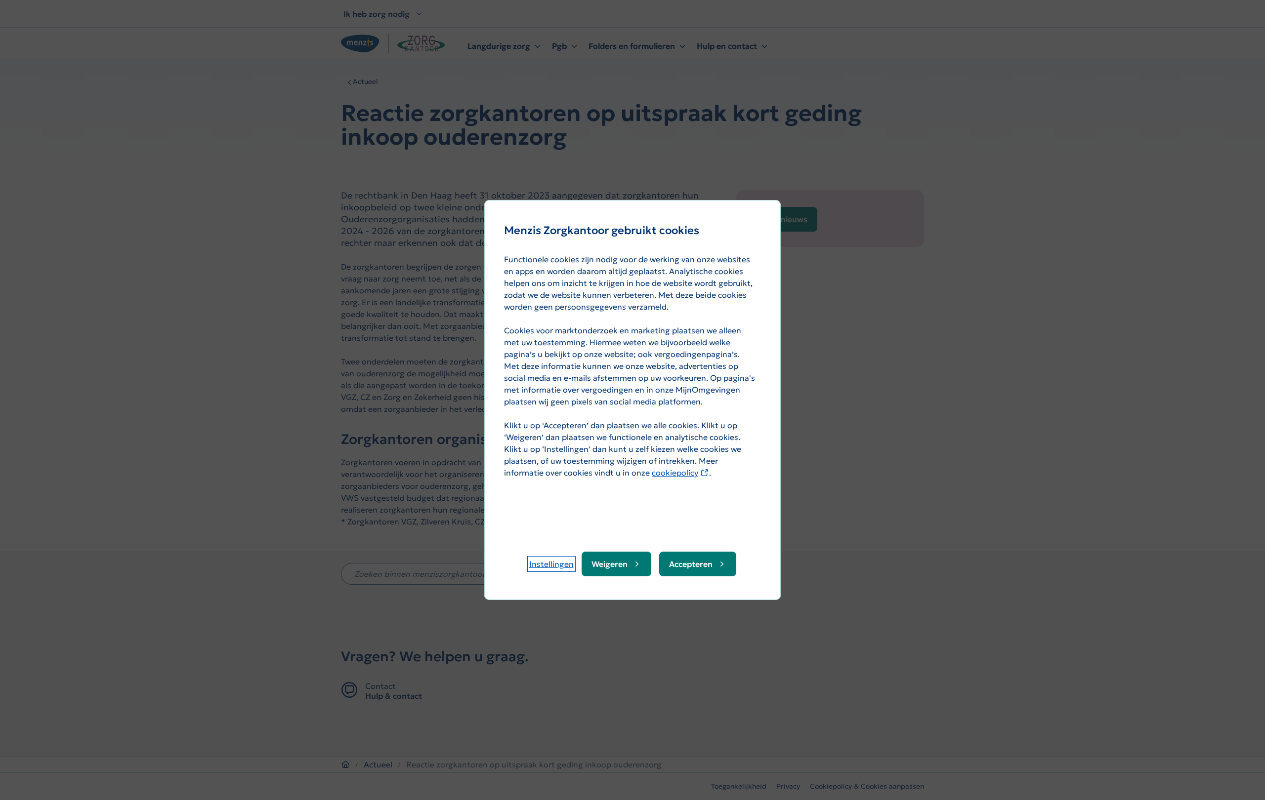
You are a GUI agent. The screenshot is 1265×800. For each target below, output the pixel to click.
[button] (551, 564)
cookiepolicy (680, 473)
